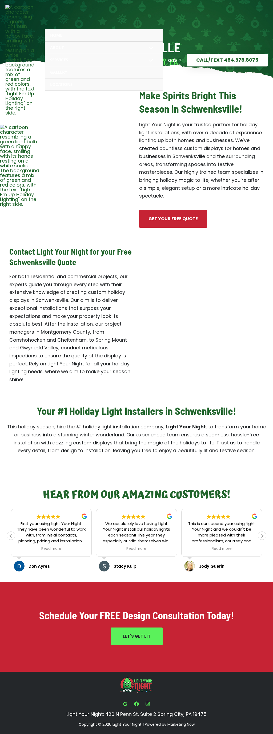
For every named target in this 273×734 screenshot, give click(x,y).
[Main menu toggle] (266, 166)
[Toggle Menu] (149, 48)
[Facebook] (175, 60)
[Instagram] (180, 60)
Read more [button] (51, 548)
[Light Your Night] (20, 60)
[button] (227, 60)
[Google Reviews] (170, 60)
